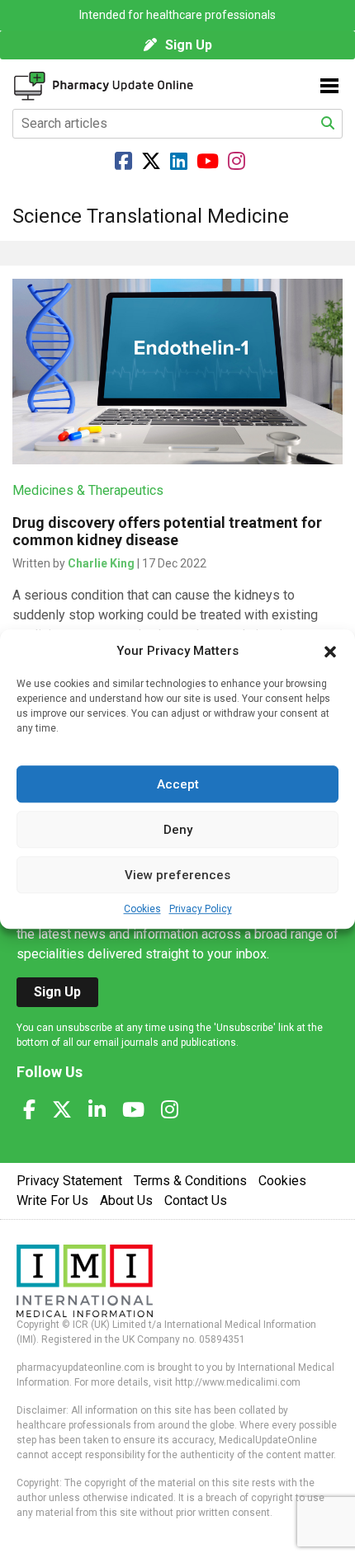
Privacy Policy (200, 909)
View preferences (177, 875)
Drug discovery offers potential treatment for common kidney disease (167, 531)
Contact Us (195, 1200)
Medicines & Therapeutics (87, 490)
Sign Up (188, 45)
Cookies (142, 909)
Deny (177, 829)
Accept (178, 784)
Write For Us (52, 1200)
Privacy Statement (69, 1181)
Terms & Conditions (190, 1181)
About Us (126, 1200)
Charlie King (101, 563)
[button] (330, 650)
